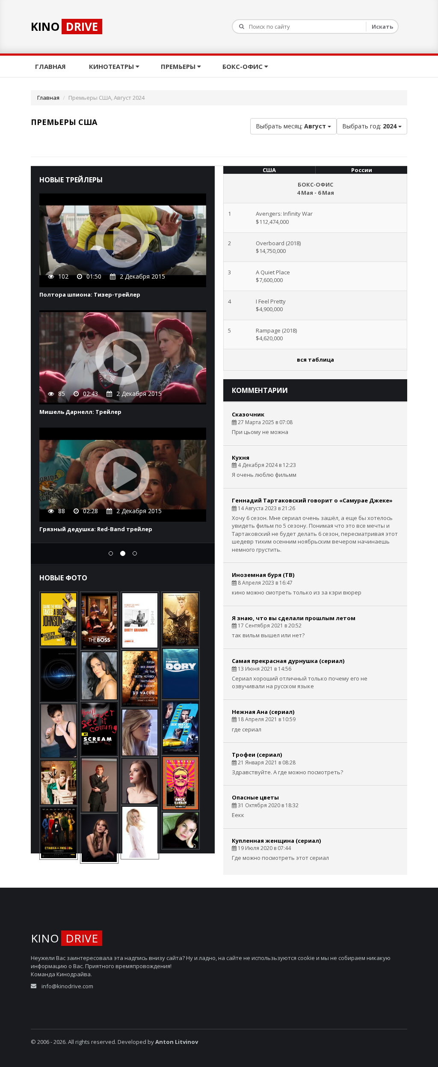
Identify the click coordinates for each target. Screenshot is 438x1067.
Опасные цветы (255, 797)
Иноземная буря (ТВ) (263, 575)
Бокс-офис (243, 66)
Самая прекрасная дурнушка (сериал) (288, 661)
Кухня (240, 457)
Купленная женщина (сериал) (276, 840)
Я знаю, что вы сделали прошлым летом (293, 618)
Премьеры (179, 66)
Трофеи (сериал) (257, 754)
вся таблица (315, 359)
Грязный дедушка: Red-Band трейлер (95, 529)
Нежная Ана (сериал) (263, 712)
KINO (64, 26)
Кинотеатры (112, 66)
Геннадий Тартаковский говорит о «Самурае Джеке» (312, 500)
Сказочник (248, 414)
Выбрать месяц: (291, 126)
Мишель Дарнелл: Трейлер (80, 412)
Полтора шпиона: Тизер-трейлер (89, 294)
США (269, 170)
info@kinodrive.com (67, 986)
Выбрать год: (369, 126)
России (361, 170)
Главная (51, 66)
